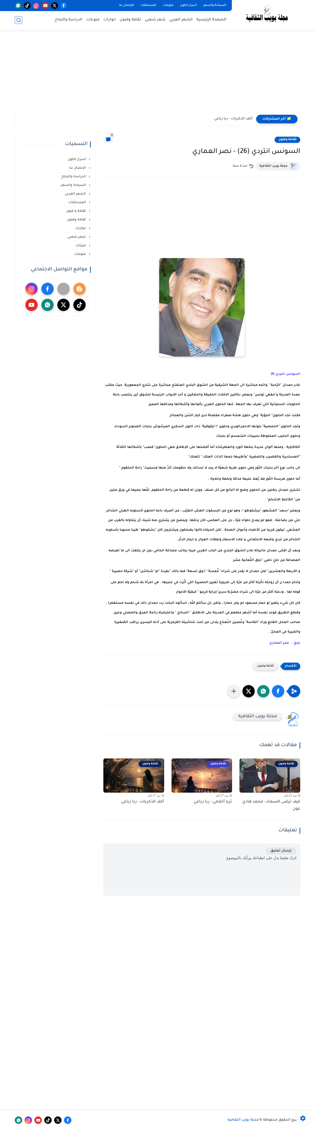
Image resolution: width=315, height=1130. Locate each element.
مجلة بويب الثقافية (273, 166)
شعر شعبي (155, 20)
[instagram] (36, 5)
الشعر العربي (181, 20)
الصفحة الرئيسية (211, 20)
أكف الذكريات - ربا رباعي (233, 119)
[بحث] (18, 20)
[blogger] (79, 289)
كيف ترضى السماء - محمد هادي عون (271, 805)
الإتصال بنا (126, 5)
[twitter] (54, 5)
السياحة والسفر (214, 5)
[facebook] (63, 5)
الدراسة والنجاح (68, 20)
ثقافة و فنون (76, 211)
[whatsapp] (18, 5)
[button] (278, 691)
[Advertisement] (157, 73)
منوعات (168, 5)
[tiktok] (27, 5)
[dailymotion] (63, 289)
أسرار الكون (188, 5)
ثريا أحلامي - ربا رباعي (213, 802)
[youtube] (45, 5)
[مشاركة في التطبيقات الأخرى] (234, 691)
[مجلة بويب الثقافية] (267, 14)
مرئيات (81, 245)
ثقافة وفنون (130, 20)
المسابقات (148, 5)
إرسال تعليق (280, 851)
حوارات (109, 20)
